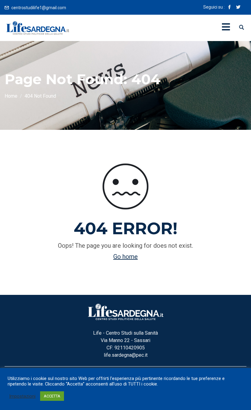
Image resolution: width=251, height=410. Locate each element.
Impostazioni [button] (22, 396)
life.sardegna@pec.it (126, 355)
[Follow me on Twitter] (238, 7)
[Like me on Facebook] (229, 7)
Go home (125, 256)
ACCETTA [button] (52, 396)
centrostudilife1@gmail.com (38, 7)
